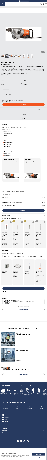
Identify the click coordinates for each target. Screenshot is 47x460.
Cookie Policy (4, 457)
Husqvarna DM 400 (23, 385)
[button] (23, 309)
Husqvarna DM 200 (32, 385)
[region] (23, 454)
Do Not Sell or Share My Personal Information (38, 457)
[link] (23, 1)
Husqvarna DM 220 (14, 385)
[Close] (43, 450)
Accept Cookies (38, 454)
